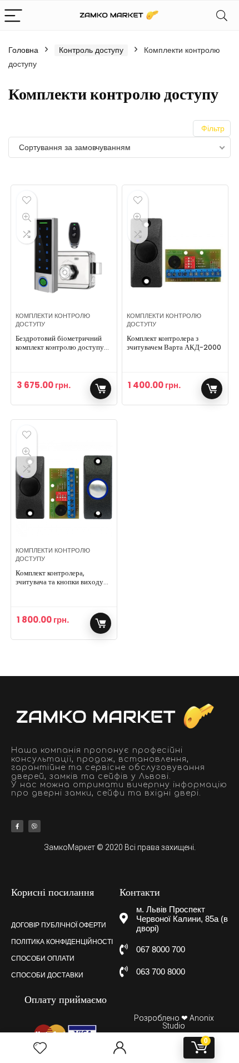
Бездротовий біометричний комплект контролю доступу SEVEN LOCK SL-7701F (60, 347)
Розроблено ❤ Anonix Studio (174, 1022)
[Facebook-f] (17, 826)
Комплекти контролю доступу (53, 320)
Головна (23, 50)
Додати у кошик (100, 388)
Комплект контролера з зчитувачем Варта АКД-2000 (174, 342)
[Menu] (13, 15)
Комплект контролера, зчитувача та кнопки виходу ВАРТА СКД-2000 (59, 582)
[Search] (221, 15)
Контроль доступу (91, 50)
